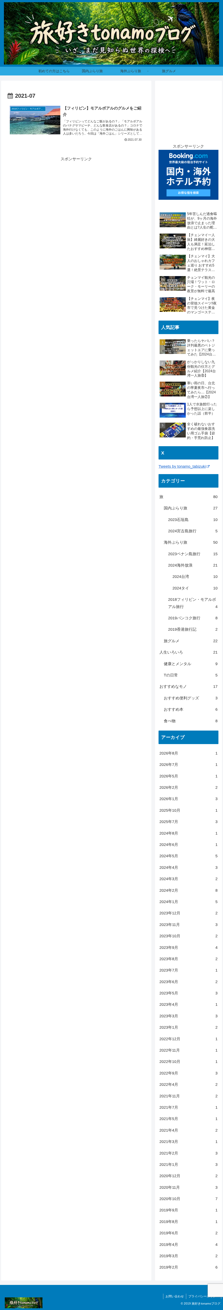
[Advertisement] (76, 193)
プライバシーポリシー (203, 1296)
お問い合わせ (175, 1296)
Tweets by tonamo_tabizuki (182, 466)
